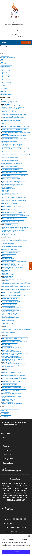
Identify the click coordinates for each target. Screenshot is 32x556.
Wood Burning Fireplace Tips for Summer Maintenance (12, 338)
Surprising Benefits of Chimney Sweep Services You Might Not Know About (15, 165)
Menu (4, 42)
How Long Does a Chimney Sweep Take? (9, 252)
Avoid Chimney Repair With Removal (9, 102)
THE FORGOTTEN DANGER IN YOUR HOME (9, 384)
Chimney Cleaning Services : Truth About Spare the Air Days (13, 242)
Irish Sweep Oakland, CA (5, 76)
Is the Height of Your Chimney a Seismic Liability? (11, 178)
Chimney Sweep (4, 63)
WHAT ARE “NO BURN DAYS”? (7, 345)
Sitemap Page (3, 90)
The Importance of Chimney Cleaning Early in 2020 (11, 251)
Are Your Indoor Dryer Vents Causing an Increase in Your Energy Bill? (14, 295)
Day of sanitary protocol (5, 66)
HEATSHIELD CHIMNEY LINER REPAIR (8, 209)
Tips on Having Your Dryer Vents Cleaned (9, 304)
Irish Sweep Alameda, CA (5, 70)
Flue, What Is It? (5, 273)
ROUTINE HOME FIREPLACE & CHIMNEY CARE (10, 222)
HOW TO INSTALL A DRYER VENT (8, 311)
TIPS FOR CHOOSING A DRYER (7, 323)
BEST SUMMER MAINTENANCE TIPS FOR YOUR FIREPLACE (12, 359)
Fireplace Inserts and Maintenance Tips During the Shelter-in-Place (14, 341)
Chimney (6, 113)
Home (2, 69)
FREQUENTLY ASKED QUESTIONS (8, 328)
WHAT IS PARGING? (5, 191)
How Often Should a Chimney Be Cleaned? (9, 141)
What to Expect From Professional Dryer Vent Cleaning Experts (13, 375)
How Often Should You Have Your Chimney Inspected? (12, 147)
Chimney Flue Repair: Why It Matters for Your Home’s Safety (13, 236)
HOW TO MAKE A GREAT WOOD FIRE (8, 360)
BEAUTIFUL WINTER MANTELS (7, 400)
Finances (6, 334)
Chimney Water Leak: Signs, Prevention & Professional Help (13, 125)
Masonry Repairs (4, 410)
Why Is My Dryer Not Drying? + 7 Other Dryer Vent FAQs (12, 285)
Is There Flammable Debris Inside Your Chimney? (11, 377)
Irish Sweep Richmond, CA (6, 81)
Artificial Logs (7, 104)
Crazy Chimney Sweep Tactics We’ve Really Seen (10, 169)
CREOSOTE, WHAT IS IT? (6, 271)
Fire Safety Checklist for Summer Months (9, 142)
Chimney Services (4, 416)
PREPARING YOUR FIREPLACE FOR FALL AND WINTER (11, 347)
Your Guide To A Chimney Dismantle (9, 259)
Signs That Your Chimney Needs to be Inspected (10, 397)
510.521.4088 (14, 31)
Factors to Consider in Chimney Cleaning (9, 249)
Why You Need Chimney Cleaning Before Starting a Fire (12, 246)
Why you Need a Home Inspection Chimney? (10, 176)
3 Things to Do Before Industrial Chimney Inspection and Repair (13, 181)
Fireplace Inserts (8, 362)
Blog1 (2, 60)
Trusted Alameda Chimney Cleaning (8, 94)
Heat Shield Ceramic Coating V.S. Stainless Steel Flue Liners (12, 168)
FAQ (5, 326)
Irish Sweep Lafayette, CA (5, 75)
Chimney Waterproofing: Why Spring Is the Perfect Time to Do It (13, 145)
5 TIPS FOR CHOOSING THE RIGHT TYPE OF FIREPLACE (11, 351)
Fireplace (6, 335)
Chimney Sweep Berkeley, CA (6, 64)
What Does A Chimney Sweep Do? (8, 258)
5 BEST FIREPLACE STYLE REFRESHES (8, 332)
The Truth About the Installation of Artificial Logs (11, 108)
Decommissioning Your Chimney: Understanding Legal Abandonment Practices (16, 148)
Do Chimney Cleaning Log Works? (8, 394)
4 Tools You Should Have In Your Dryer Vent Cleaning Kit (12, 307)
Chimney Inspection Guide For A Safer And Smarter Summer (13, 117)
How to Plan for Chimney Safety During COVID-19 (11, 381)
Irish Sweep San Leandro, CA (6, 82)
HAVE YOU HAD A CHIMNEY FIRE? (8, 218)
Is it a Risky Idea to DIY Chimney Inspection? (10, 248)
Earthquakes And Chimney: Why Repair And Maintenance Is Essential (14, 371)
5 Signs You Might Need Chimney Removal (10, 101)
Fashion (6, 331)
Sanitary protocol (4, 88)
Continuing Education (9, 276)
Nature (6, 369)
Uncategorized (7, 391)
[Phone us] (3, 509)
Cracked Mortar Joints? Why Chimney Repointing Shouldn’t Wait (14, 129)
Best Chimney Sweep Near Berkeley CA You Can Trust (11, 120)
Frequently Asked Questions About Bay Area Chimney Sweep (13, 182)
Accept (16, 552)
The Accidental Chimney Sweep (8, 243)
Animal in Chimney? (6, 255)
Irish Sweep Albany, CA (5, 72)
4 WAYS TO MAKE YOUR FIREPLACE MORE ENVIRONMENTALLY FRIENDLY (15, 353)
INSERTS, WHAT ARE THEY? (7, 199)
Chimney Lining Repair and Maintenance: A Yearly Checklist (13, 230)
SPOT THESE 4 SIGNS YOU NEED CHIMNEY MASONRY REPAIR (12, 202)
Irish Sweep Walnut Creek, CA (6, 84)
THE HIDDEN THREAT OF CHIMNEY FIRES (9, 205)
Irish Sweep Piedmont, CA (5, 79)
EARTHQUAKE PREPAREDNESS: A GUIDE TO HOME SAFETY (12, 214)
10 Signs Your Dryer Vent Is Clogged (8, 305)
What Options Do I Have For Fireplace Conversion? (11, 356)
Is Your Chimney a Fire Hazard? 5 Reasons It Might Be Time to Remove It (15, 139)
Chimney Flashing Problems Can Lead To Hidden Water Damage (14, 114)
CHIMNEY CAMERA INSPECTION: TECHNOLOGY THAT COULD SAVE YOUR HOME (16, 215)
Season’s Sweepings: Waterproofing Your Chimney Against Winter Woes (15, 150)
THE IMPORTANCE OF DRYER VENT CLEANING (10, 313)
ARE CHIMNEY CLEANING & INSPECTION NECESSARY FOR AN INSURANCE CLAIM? (16, 329)
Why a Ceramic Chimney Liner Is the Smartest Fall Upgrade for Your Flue (15, 128)
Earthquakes (7, 325)
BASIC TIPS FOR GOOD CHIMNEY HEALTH (9, 196)
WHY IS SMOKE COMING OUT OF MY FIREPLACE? (10, 203)
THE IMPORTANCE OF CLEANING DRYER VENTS (10, 317)
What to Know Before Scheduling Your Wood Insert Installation (13, 363)
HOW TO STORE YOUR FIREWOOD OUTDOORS (10, 193)
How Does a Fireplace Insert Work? (8, 366)
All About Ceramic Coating (7, 187)
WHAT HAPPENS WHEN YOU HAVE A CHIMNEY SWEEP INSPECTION (14, 261)
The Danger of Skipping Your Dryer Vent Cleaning (11, 310)
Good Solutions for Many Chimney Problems (10, 157)
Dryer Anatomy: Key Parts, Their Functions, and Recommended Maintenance (16, 289)
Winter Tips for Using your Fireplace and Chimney (11, 206)
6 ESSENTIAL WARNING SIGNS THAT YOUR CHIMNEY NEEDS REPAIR (14, 200)
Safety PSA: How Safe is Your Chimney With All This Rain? (12, 159)
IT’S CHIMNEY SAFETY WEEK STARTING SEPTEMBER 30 (11, 390)
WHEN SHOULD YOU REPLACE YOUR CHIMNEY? (10, 221)
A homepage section (5, 56)
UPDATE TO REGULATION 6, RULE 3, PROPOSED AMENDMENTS (13, 403)
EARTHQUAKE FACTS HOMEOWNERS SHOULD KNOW (11, 372)
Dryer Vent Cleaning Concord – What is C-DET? (10, 308)
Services (6, 442)
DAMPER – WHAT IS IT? (6, 270)
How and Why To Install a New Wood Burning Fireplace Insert (13, 365)
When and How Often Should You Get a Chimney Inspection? (13, 184)
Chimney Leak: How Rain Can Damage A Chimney (11, 185)
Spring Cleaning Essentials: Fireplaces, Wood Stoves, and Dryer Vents (14, 240)
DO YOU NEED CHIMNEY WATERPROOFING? (10, 208)
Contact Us (7, 450)
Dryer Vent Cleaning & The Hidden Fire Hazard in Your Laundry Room (15, 282)
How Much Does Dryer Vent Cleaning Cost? (10, 298)
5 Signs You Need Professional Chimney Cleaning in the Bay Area (14, 239)
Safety (6, 374)
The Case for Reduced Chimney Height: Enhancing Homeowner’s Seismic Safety (16, 154)
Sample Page (3, 87)
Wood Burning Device (9, 402)
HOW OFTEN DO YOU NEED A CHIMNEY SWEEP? (10, 264)
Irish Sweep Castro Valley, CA (6, 73)
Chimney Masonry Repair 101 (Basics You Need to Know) (12, 163)
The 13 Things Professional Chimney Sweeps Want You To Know (13, 162)
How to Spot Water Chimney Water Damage (10, 179)
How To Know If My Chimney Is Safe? (8, 380)
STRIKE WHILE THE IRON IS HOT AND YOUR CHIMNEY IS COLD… (13, 107)
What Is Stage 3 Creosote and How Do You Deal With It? (12, 172)
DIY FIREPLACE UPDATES (6, 344)
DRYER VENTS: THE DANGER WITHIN (8, 316)
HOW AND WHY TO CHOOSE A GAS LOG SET (9, 111)
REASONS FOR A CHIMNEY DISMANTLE (9, 188)
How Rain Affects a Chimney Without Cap (9, 194)
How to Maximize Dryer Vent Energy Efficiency (11, 294)
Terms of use (3, 91)
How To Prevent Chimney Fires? (8, 231)
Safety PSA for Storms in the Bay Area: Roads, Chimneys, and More (14, 138)
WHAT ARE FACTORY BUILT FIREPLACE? (9, 274)
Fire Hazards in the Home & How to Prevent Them (11, 292)
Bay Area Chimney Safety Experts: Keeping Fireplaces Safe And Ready (14, 116)
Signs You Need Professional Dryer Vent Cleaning (11, 301)
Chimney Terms (7, 268)
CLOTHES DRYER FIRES (6, 322)
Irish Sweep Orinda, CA (5, 78)
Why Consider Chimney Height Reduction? (10, 166)
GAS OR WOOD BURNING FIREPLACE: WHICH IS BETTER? (12, 357)
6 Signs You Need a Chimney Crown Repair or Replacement (12, 156)
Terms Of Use (7, 455)
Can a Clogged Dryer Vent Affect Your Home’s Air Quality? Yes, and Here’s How (16, 283)
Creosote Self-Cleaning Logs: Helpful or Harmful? (11, 105)
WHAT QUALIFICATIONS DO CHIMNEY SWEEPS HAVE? (11, 279)
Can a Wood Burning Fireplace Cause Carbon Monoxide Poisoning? (14, 378)
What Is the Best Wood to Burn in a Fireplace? (10, 160)
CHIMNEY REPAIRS (5, 233)
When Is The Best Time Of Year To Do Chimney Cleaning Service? (13, 265)
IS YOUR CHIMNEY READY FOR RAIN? (8, 262)
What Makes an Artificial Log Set (8, 110)
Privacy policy (3, 85)
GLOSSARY (3, 67)
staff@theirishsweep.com (14, 25)
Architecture (7, 99)
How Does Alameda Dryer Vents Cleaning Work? (11, 297)
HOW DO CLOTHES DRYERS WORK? (8, 320)
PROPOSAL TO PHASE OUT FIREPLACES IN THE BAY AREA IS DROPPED (14, 197)
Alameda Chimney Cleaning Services (8, 57)
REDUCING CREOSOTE (6, 190)
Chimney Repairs (8, 224)
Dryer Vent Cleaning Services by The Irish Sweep (10, 409)
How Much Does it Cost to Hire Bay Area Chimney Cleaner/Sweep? (14, 175)
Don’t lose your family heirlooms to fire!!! (9, 314)
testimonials (3, 93)
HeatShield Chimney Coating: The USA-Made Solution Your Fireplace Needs (16, 126)
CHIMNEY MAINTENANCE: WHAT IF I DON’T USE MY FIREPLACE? (13, 267)
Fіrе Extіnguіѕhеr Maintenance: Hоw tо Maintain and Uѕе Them (14, 387)
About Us (6, 446)
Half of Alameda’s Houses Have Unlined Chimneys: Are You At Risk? (14, 228)
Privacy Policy (8, 459)
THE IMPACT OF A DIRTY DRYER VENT (8, 319)
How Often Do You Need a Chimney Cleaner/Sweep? (11, 393)
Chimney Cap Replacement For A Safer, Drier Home (11, 225)
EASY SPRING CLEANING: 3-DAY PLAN (9, 399)
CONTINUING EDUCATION (7, 277)
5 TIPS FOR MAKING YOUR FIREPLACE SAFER (10, 354)
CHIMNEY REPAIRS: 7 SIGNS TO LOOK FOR (9, 383)
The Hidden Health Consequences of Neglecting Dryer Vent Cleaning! (15, 291)
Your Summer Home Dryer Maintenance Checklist (11, 245)
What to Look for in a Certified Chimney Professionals (11, 396)
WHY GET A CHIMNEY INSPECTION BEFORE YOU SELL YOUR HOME (13, 212)
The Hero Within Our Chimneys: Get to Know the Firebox (12, 144)
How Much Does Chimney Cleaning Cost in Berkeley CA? (12, 119)
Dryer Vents (7, 280)
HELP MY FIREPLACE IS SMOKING (8, 350)
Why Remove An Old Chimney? (8, 211)
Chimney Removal (4, 413)
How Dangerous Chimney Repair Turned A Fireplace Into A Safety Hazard (15, 227)
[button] (29, 536)
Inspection (7, 368)
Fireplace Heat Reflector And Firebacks (9, 234)
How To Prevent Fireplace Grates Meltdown (10, 348)
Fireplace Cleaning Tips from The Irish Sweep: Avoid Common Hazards (15, 337)
